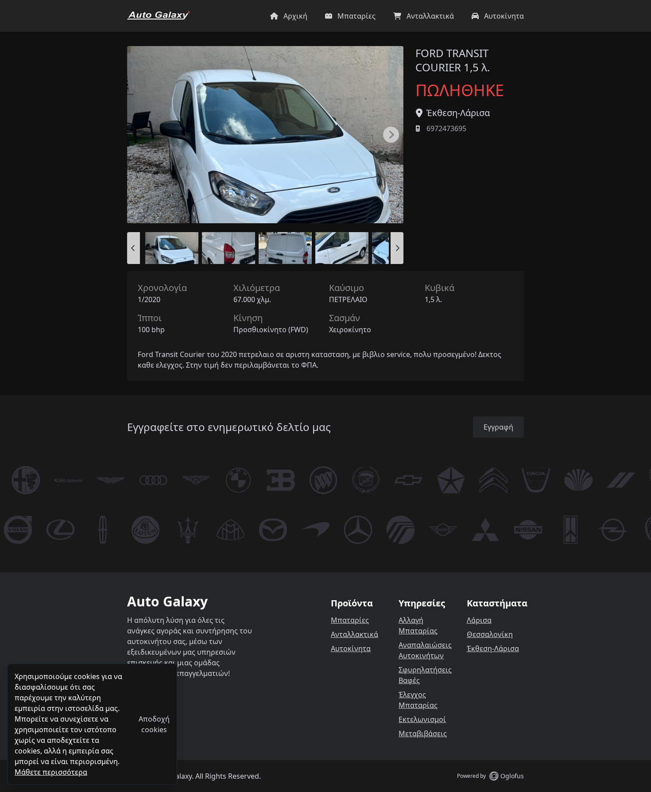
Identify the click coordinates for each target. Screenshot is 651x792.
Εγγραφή (498, 427)
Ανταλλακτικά (354, 634)
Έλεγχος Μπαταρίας (418, 700)
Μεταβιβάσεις (423, 733)
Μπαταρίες (350, 620)
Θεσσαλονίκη (490, 634)
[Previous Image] (133, 248)
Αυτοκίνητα (351, 648)
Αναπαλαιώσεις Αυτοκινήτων (425, 650)
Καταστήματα (497, 603)
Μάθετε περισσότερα (51, 772)
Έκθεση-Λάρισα (458, 113)
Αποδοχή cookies (154, 724)
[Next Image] (391, 135)
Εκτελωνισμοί (422, 719)
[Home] (158, 16)
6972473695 (446, 128)
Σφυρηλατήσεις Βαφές (425, 675)
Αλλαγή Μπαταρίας (418, 625)
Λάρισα (479, 620)
